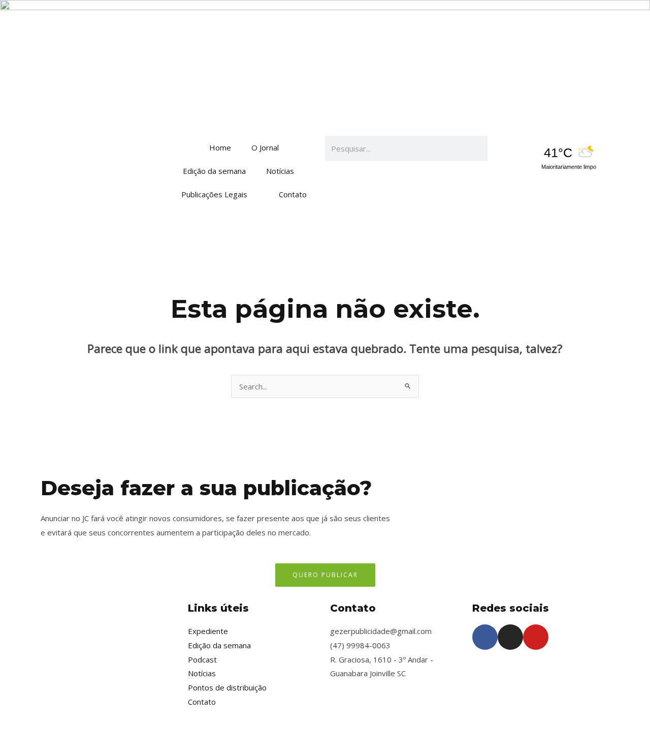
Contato (293, 194)
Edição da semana (214, 171)
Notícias (280, 171)
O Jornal (265, 147)
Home (220, 147)
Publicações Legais (214, 194)
